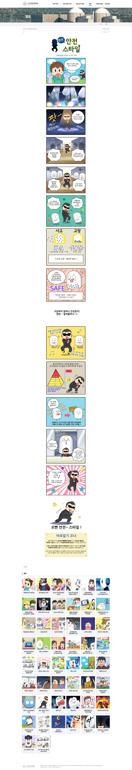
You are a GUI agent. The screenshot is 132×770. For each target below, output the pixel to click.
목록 (26, 566)
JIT (23, 32)
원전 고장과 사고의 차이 (32, 29)
